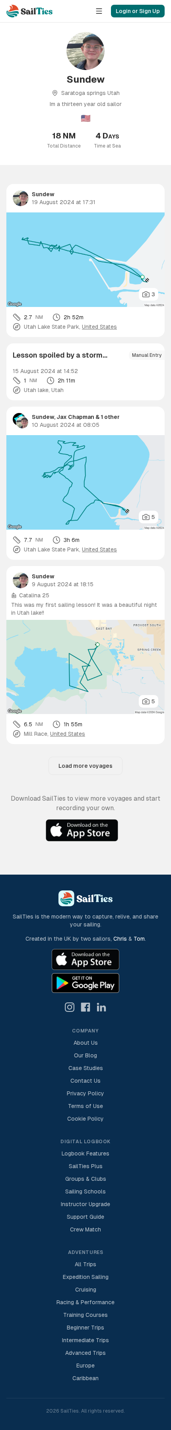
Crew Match (85, 1229)
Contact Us (85, 1081)
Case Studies (85, 1068)
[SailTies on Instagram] (69, 1007)
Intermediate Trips (85, 1340)
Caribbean (85, 1378)
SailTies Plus (86, 1166)
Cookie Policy (85, 1119)
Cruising (85, 1289)
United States (99, 327)
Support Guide (85, 1217)
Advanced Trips (85, 1353)
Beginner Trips (85, 1327)
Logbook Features (85, 1153)
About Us (86, 1043)
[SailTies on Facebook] (85, 1007)
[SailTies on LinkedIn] (101, 1007)
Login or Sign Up (138, 11)
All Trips (85, 1264)
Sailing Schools (85, 1191)
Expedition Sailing (86, 1277)
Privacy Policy (85, 1093)
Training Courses (85, 1315)
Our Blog (85, 1055)
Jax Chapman (75, 417)
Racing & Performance (85, 1302)
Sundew (43, 194)
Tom (139, 939)
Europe (85, 1365)
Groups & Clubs (85, 1179)
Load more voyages (85, 766)
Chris (120, 939)
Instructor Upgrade (85, 1204)
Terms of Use (85, 1106)
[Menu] (99, 11)
